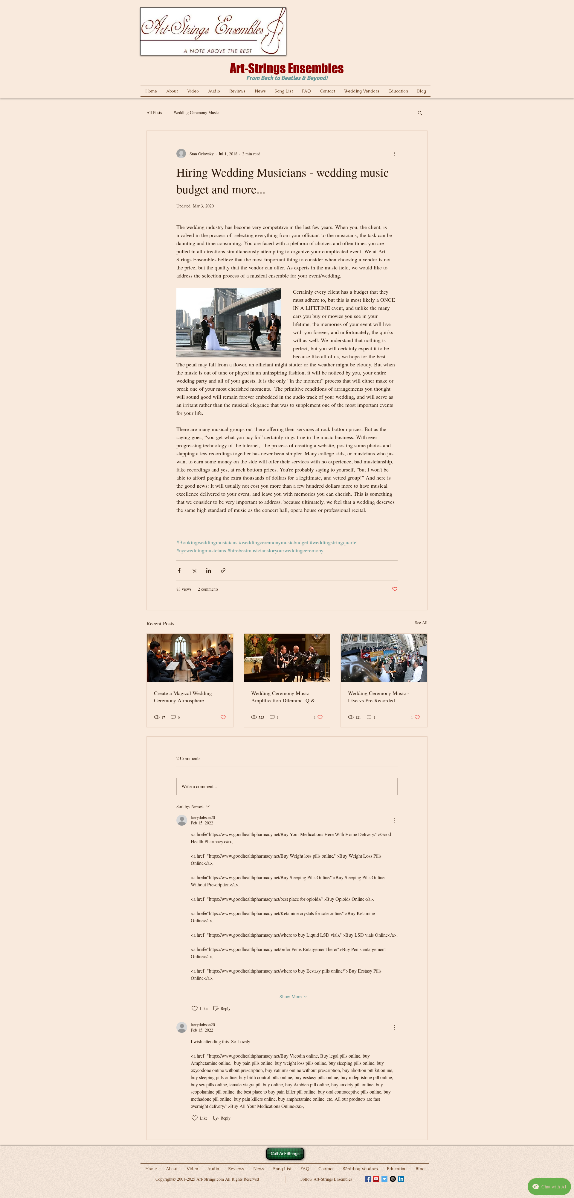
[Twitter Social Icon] (384, 1179)
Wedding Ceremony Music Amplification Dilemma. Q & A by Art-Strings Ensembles (285, 696)
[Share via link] (223, 570)
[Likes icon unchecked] (195, 1008)
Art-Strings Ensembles (287, 68)
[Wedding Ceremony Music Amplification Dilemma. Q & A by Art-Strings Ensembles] (287, 658)
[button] (420, 112)
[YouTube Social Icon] (376, 1179)
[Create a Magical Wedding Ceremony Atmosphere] (190, 658)
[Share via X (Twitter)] (194, 570)
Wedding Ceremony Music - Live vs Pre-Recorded (378, 696)
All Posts (154, 112)
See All (421, 622)
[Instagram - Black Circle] (393, 1179)
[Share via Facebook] (179, 570)
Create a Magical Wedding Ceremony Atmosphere (183, 696)
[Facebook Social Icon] (368, 1179)
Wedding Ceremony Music (196, 112)
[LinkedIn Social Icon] (401, 1179)
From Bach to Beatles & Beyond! (287, 78)
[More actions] (394, 153)
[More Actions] (394, 820)
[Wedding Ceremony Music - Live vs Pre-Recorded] (384, 658)
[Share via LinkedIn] (208, 570)
